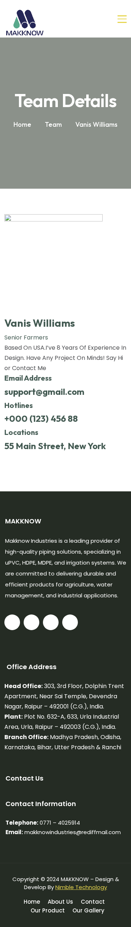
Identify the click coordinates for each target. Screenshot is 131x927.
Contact (93, 902)
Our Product (48, 910)
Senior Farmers (26, 337)
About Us (60, 902)
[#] (12, 622)
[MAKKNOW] (24, 19)
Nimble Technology (81, 887)
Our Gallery (88, 910)
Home (32, 902)
